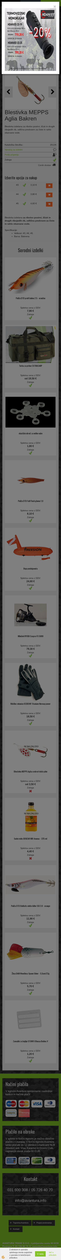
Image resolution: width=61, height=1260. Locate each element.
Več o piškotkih (52, 1253)
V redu (40, 1254)
